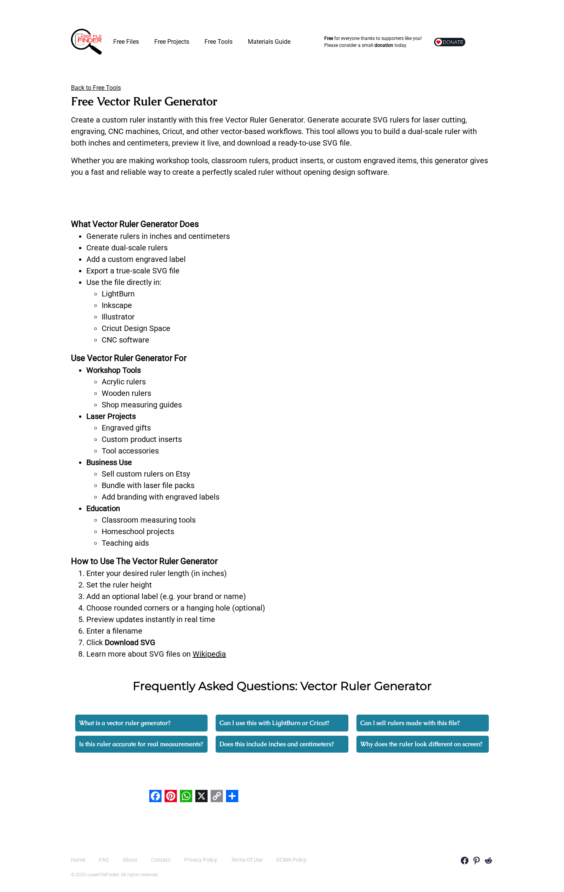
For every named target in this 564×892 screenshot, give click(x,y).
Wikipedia (209, 654)
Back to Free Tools (96, 87)
